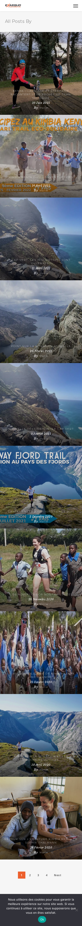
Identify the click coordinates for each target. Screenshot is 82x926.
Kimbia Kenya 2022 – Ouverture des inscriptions (41, 178)
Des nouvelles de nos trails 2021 (41, 594)
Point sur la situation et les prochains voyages (41, 758)
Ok (42, 919)
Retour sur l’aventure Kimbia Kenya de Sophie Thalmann (41, 840)
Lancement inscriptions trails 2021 (41, 511)
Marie (44, 107)
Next (57, 875)
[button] (75, 6)
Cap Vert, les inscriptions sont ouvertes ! (41, 261)
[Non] (76, 910)
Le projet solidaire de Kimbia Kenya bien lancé (41, 675)
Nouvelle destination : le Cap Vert (41, 428)
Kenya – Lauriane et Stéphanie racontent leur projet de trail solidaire (41, 94)
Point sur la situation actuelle (41, 346)
